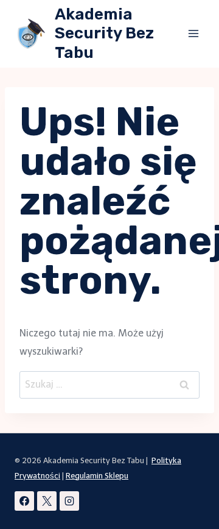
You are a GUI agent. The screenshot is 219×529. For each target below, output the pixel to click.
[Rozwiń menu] (193, 33)
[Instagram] (69, 501)
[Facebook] (24, 501)
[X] (47, 501)
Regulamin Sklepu (97, 475)
